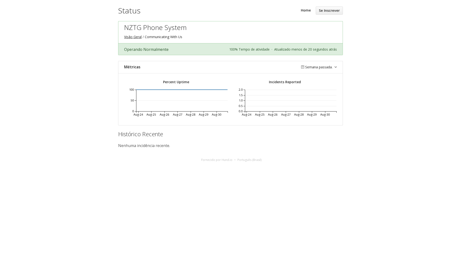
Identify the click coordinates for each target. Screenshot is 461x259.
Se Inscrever (329, 10)
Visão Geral (133, 37)
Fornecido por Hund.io (216, 160)
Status (129, 10)
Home (306, 10)
